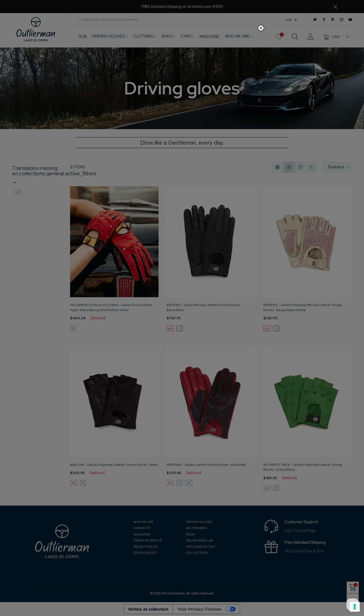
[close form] (261, 28)
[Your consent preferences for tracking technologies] (355, 607)
